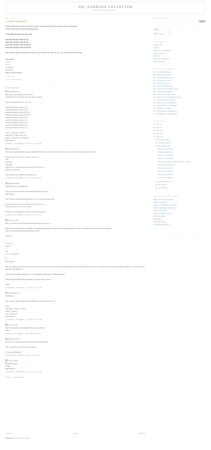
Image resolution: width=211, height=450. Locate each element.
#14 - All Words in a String (162, 108)
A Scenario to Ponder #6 (165, 155)
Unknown (11, 360)
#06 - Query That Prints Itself (163, 86)
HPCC (155, 56)
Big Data (156, 45)
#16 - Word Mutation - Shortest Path (165, 114)
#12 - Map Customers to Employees (165, 103)
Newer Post (9, 433)
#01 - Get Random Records (162, 72)
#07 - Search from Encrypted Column (165, 89)
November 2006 (163, 143)
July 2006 (161, 184)
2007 (158, 134)
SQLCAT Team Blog (160, 202)
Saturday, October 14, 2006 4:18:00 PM (23, 319)
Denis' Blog (157, 219)
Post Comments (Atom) (22, 438)
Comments (160, 34)
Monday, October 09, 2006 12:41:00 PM (23, 143)
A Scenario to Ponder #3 (165, 171)
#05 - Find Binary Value (161, 83)
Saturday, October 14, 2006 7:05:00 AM (23, 287)
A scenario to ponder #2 (16, 21)
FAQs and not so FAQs (160, 50)
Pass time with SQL (159, 59)
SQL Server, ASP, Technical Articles (165, 205)
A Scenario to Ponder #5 (165, 158)
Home (75, 433)
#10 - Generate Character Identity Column (167, 97)
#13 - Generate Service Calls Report (165, 105)
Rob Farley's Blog (159, 221)
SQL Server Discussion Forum (163, 199)
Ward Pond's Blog (159, 216)
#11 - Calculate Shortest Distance (164, 100)
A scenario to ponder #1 (165, 177)
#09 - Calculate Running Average (164, 94)
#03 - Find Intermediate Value (163, 77)
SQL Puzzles (17, 79)
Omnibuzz (11, 220)
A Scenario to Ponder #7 (165, 149)
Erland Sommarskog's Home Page (164, 208)
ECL (155, 48)
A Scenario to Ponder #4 (165, 168)
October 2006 (162, 146)
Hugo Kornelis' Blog (160, 210)
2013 (158, 124)
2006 (158, 137)
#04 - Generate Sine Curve (162, 80)
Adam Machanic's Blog (161, 224)
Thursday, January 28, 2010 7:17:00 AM (23, 372)
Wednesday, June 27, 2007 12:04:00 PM (22, 355)
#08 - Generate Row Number (162, 91)
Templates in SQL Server (165, 152)
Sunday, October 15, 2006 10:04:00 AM (23, 333)
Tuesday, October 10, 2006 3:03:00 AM (23, 215)
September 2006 (163, 181)
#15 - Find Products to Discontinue (165, 111)
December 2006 (163, 140)
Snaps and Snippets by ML (162, 213)
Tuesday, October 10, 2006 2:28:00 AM (23, 178)
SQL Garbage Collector (105, 7)
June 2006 (161, 188)
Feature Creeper (158, 53)
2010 (158, 127)
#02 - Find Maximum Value (162, 75)
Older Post (141, 433)
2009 (158, 130)
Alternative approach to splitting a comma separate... (174, 161)
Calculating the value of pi (166, 165)
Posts (158, 29)
